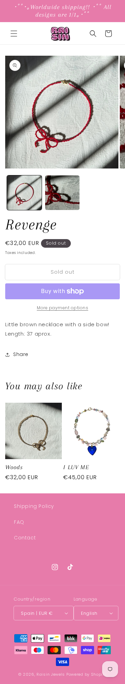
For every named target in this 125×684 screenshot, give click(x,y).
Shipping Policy (34, 506)
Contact (25, 537)
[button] (14, 33)
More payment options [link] (62, 308)
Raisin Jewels (50, 674)
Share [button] (20, 354)
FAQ (19, 522)
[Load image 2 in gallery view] (62, 192)
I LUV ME (76, 467)
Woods (14, 467)
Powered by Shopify (86, 674)
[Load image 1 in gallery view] (24, 192)
